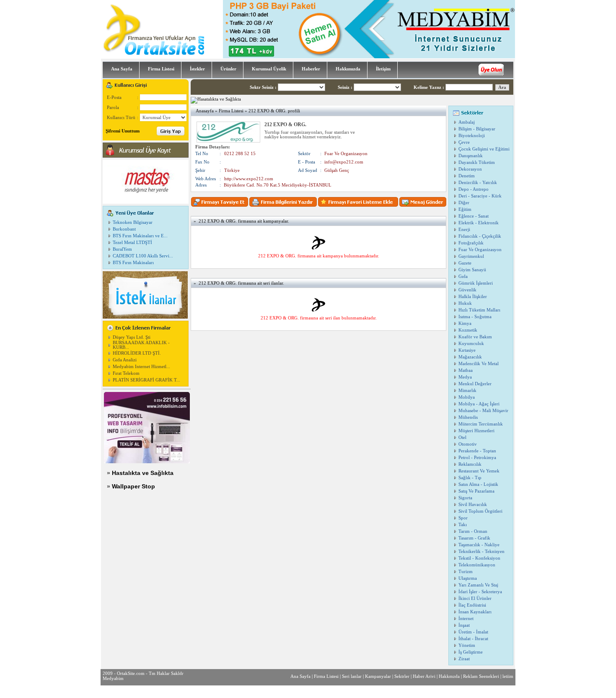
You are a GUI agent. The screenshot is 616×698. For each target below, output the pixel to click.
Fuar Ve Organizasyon (480, 249)
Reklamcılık (469, 464)
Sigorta (465, 498)
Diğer (463, 202)
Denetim (466, 176)
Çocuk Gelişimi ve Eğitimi (484, 149)
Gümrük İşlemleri (475, 283)
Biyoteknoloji (471, 135)
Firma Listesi (231, 111)
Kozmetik (467, 330)
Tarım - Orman (472, 531)
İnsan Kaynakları (475, 612)
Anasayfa (205, 111)
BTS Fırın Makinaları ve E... (140, 236)
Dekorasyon (470, 169)
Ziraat (464, 658)
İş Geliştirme (470, 652)
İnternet (466, 618)
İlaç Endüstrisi (472, 605)
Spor (463, 518)
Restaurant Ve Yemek (479, 471)
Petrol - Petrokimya (477, 457)
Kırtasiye (467, 350)
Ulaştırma (467, 578)
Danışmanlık (470, 155)
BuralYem (122, 249)
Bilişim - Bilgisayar (476, 129)
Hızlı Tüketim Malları (479, 310)
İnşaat (464, 625)
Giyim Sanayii (472, 269)
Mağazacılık (470, 357)
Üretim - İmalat (473, 632)
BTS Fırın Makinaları (133, 262)
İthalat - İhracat (473, 638)
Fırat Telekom (126, 373)
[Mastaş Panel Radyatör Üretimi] (146, 202)
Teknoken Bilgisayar (133, 222)
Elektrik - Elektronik (478, 223)
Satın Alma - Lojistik (478, 484)
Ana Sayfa (300, 676)
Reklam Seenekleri (481, 676)
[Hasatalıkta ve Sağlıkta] (216, 99)
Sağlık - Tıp (469, 477)
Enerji (464, 229)
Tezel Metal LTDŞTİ (132, 242)
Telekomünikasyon (476, 565)
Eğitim (464, 209)
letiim (507, 676)
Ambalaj (466, 122)
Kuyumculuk (471, 343)
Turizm (465, 571)
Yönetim (466, 645)
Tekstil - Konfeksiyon (479, 558)
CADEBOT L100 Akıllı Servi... (143, 256)
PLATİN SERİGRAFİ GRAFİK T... (146, 380)
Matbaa (465, 370)
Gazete (464, 263)
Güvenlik (467, 290)
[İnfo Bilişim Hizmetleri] (147, 461)
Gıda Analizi (125, 360)
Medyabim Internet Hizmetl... (141, 366)
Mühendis (468, 417)
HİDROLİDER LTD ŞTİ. (137, 353)
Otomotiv (467, 444)
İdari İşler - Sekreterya (480, 591)
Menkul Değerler (475, 383)
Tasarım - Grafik (474, 538)
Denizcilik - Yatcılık (477, 182)
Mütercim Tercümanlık (480, 424)
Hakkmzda (449, 676)
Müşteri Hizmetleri (476, 430)
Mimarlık (467, 390)
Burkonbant (124, 229)
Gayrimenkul (471, 256)
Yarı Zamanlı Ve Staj (478, 585)
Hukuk (465, 303)
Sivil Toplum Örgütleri (480, 511)
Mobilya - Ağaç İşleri (479, 404)
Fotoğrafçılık (471, 243)
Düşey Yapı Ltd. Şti (131, 337)
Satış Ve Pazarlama (476, 491)
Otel (462, 437)
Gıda (463, 276)
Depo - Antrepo (473, 189)
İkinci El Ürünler (475, 598)
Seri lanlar (352, 676)
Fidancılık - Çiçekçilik (479, 236)
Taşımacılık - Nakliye (479, 544)
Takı (462, 524)
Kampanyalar (378, 676)
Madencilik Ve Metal (478, 363)
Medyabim (113, 678)
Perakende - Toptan (477, 451)
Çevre (464, 142)
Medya (465, 377)
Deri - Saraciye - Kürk (480, 196)
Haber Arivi (424, 676)
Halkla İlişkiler (472, 296)
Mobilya (466, 397)
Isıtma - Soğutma (475, 316)
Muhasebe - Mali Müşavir (483, 410)
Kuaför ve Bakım (475, 337)
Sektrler (401, 676)
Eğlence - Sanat (473, 216)
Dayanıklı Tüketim (476, 162)
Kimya (464, 323)
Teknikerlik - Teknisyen (481, 551)
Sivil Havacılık (472, 504)
